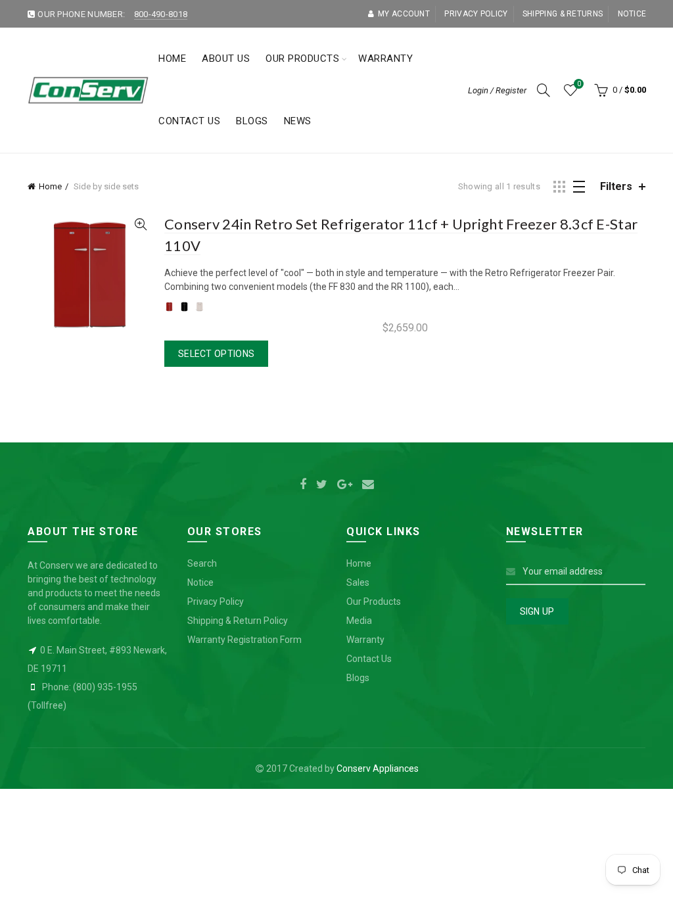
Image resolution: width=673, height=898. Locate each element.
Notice (632, 13)
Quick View (140, 224)
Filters (616, 186)
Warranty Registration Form (244, 639)
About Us (226, 58)
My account (404, 13)
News (298, 121)
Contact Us (189, 121)
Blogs (252, 121)
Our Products (302, 58)
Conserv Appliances (377, 768)
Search (202, 563)
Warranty (385, 58)
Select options (216, 353)
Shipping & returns (562, 13)
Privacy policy (475, 13)
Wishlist (578, 83)
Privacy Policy (215, 601)
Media (359, 620)
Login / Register (497, 90)
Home (172, 58)
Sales (357, 582)
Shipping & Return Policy (237, 620)
